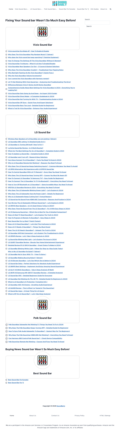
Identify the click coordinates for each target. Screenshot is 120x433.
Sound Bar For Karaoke (67, 9)
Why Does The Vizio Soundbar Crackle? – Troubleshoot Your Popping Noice (35, 70)
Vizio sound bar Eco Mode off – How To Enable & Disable (28, 51)
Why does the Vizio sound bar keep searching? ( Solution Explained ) (33, 57)
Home (11, 9)
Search (87, 19)
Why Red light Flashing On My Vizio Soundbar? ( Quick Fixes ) (31, 73)
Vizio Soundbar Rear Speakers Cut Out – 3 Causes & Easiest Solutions (33, 66)
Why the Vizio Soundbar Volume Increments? (25, 76)
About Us (103, 9)
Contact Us (55, 415)
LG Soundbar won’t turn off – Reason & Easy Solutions (28, 157)
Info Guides (95, 9)
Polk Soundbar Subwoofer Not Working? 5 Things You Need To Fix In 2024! (36, 324)
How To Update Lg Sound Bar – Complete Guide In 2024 (28, 154)
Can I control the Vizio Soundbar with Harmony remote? (28, 79)
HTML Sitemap (105, 415)
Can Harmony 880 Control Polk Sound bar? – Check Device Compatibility (35, 338)
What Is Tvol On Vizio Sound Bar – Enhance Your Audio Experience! (32, 108)
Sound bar (28, 20)
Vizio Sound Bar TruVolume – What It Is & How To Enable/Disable (31, 64)
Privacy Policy (79, 415)
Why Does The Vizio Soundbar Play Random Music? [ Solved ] (30, 54)
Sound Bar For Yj (83, 9)
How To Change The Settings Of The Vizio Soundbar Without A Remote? (34, 61)
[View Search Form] (110, 9)
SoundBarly (61, 406)
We (7, 425)
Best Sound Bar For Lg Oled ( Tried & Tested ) (24, 221)
